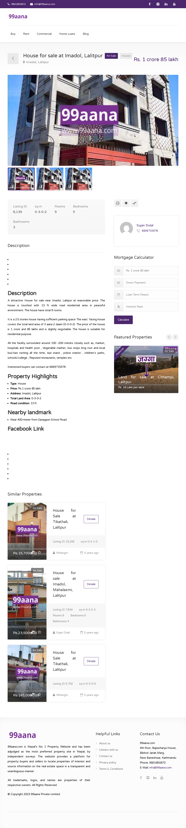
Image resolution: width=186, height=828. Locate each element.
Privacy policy (107, 762)
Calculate (123, 319)
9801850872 (18, 4)
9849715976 (150, 230)
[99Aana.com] (18, 16)
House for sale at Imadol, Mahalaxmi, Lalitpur (64, 584)
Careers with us (108, 749)
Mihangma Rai (63, 552)
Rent (26, 33)
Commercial (44, 33)
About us (104, 743)
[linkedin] (166, 4)
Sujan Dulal (63, 632)
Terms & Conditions (111, 768)
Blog (86, 33)
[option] (93, 120)
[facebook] (150, 4)
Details (91, 519)
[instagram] (158, 4)
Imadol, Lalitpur (37, 62)
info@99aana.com (44, 4)
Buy (13, 33)
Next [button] (168, 124)
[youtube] (174, 4)
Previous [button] (18, 124)
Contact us (105, 756)
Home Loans (67, 33)
